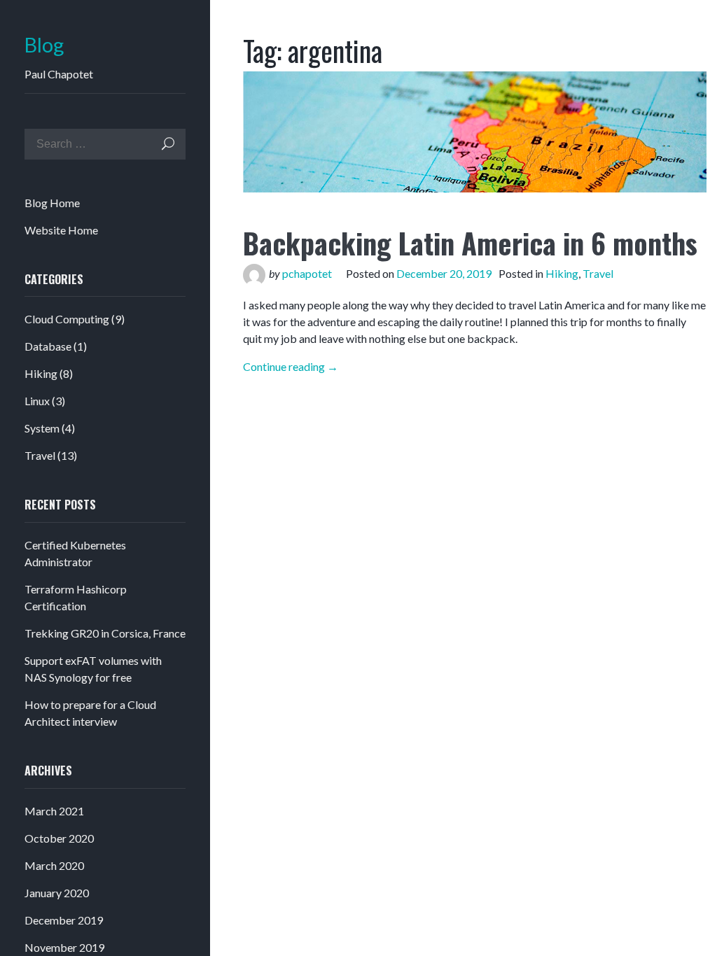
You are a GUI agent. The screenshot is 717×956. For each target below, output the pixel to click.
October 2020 (59, 838)
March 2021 (54, 810)
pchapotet (307, 273)
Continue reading (290, 366)
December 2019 (64, 920)
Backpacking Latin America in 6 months (470, 243)
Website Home (61, 230)
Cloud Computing (67, 318)
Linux (37, 400)
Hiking (41, 373)
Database (48, 346)
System (42, 428)
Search (168, 144)
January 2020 (57, 892)
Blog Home (52, 202)
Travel (40, 455)
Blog (44, 45)
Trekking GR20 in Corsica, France (105, 633)
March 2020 (54, 865)
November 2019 (64, 947)
